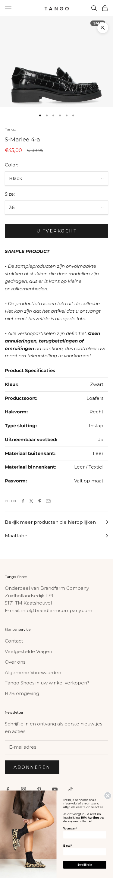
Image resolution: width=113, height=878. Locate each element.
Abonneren (32, 767)
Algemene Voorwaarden (33, 672)
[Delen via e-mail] (48, 501)
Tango (10, 129)
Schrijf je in (84, 864)
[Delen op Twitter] (31, 501)
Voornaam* (70, 828)
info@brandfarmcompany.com (56, 610)
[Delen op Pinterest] (39, 501)
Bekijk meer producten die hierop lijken (50, 522)
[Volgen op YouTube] (55, 789)
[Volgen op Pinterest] (39, 789)
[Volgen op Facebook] (8, 789)
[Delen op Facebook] (22, 501)
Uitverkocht (56, 231)
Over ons (15, 662)
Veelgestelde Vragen (28, 651)
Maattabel (17, 535)
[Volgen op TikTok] (70, 789)
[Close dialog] (107, 795)
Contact (14, 641)
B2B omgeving (22, 693)
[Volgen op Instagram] (23, 789)
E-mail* (67, 845)
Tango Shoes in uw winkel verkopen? (47, 683)
